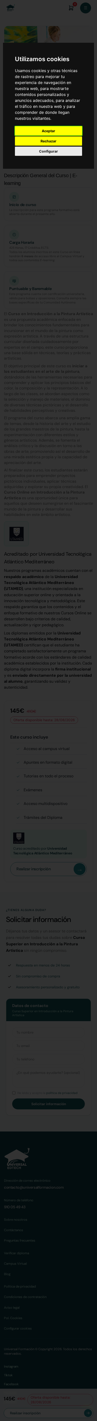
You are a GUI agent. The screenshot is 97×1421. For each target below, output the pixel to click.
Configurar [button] (48, 151)
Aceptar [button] (48, 131)
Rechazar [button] (48, 141)
